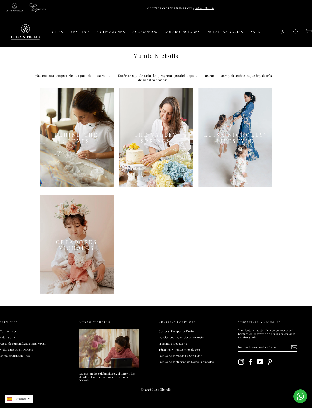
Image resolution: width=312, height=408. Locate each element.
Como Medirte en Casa (15, 355)
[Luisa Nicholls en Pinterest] (270, 362)
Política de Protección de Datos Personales (186, 362)
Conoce (96, 377)
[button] (19, 399)
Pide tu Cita (7, 337)
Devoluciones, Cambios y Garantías (182, 337)
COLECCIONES (111, 31)
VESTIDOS (80, 31)
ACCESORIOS (144, 31)
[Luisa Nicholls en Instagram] (241, 362)
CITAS (57, 31)
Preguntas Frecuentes (173, 343)
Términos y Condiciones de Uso (179, 349)
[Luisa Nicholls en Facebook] (251, 362)
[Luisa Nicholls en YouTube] (260, 362)
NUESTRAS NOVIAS (225, 31)
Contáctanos (8, 331)
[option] (180, 8)
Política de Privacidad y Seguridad (180, 355)
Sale (255, 31)
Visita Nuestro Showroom (16, 349)
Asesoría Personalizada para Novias (23, 343)
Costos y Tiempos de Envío (176, 331)
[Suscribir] (294, 347)
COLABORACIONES (182, 31)
